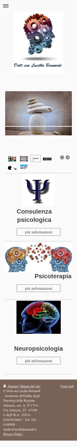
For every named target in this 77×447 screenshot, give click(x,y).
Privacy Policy (13, 434)
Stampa (13, 386)
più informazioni (38, 231)
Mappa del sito (30, 386)
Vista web (67, 386)
